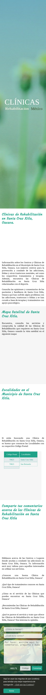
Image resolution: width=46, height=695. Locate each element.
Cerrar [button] (11, 691)
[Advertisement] (23, 242)
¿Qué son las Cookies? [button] (24, 685)
